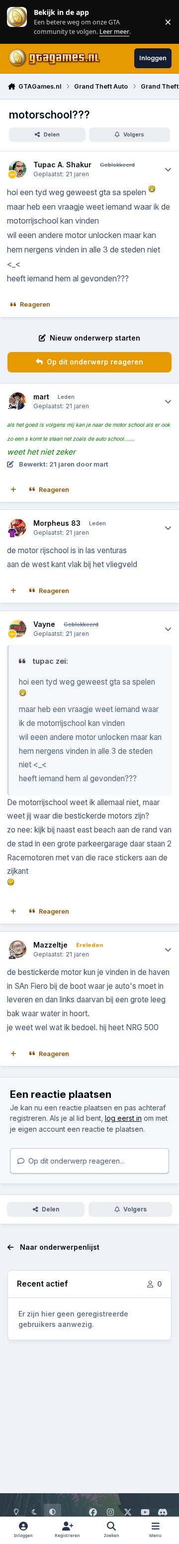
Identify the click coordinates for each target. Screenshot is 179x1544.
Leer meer (17, 21)
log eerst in (123, 1118)
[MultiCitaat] (13, 490)
